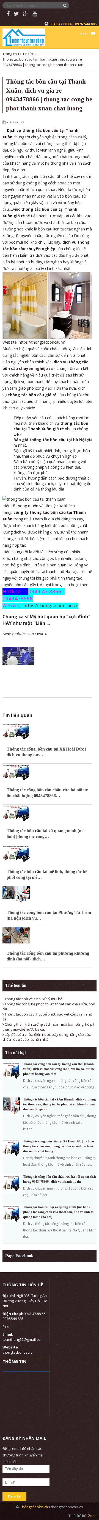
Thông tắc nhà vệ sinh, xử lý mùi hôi (33, 998)
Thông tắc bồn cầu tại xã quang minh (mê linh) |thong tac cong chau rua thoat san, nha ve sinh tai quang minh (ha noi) (58, 1212)
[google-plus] (23, 13)
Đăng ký (14, 1496)
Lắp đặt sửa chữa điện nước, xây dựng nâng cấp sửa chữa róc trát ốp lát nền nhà (46, 1037)
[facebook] (6, 13)
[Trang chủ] (23, 37)
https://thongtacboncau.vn (42, 342)
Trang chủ (10, 53)
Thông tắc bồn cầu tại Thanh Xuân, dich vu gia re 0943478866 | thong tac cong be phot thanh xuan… (44, 62)
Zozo (92, 1515)
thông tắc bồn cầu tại (51, 512)
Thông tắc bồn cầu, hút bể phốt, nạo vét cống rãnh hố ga (47, 1017)
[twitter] (14, 13)
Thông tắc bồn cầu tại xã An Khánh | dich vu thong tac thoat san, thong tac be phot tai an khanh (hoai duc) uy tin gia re (59, 1104)
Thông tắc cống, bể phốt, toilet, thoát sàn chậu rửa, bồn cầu (48, 1007)
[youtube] (32, 13)
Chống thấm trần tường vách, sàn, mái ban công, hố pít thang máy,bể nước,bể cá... (48, 1027)
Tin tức (28, 53)
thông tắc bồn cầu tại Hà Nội (58, 439)
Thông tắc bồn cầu (35, 1506)
